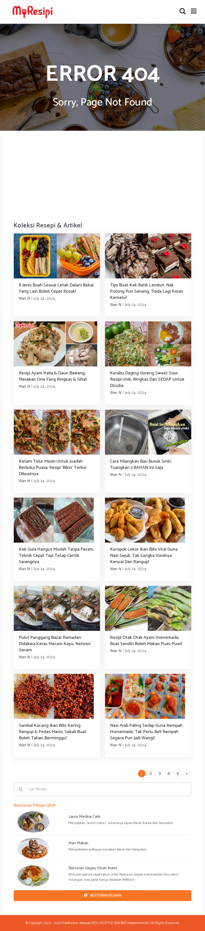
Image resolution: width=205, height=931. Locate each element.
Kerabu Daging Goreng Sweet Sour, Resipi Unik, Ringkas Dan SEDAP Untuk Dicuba (147, 379)
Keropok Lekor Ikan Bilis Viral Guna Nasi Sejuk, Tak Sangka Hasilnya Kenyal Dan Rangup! (144, 556)
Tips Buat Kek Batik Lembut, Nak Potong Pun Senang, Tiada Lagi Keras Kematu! (146, 291)
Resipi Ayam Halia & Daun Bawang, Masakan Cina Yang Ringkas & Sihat (53, 376)
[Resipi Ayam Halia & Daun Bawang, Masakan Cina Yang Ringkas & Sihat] (57, 343)
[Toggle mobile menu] (194, 10)
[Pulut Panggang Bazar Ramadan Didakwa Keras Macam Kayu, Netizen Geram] (57, 608)
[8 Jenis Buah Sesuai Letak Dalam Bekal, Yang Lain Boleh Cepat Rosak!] (57, 255)
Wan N (24, 298)
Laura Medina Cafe (84, 816)
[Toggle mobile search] (183, 10)
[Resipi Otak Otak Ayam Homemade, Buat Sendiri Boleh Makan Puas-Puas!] (148, 608)
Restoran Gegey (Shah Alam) (92, 868)
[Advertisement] (103, 176)
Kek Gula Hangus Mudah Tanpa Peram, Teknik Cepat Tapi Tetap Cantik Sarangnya (56, 556)
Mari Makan (78, 843)
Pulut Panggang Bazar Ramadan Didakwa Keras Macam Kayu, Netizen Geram (55, 644)
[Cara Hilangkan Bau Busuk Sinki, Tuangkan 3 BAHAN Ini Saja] (148, 432)
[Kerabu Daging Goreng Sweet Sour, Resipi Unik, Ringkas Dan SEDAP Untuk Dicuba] (148, 343)
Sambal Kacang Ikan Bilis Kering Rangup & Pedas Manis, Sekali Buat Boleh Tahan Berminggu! (52, 732)
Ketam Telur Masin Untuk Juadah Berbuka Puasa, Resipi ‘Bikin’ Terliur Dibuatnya (52, 468)
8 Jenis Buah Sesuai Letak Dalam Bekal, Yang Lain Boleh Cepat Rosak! (56, 288)
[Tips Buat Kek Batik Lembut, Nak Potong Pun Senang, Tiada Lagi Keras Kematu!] (148, 255)
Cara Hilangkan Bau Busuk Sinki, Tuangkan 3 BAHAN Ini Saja (141, 464)
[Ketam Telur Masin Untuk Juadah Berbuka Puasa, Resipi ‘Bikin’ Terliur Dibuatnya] (57, 432)
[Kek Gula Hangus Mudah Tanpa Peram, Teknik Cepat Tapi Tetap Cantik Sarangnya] (57, 520)
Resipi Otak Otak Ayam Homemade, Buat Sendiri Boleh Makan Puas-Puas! (146, 641)
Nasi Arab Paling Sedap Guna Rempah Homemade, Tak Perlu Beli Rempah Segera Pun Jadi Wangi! (146, 732)
